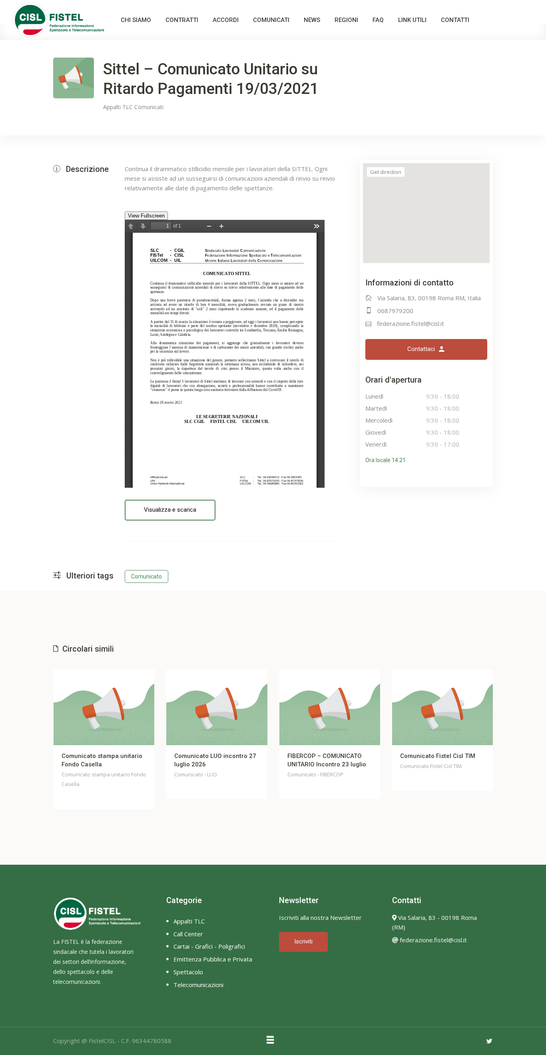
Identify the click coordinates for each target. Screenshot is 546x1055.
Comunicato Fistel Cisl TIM (437, 756)
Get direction (385, 172)
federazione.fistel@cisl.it (410, 323)
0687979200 (395, 311)
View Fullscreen (146, 216)
